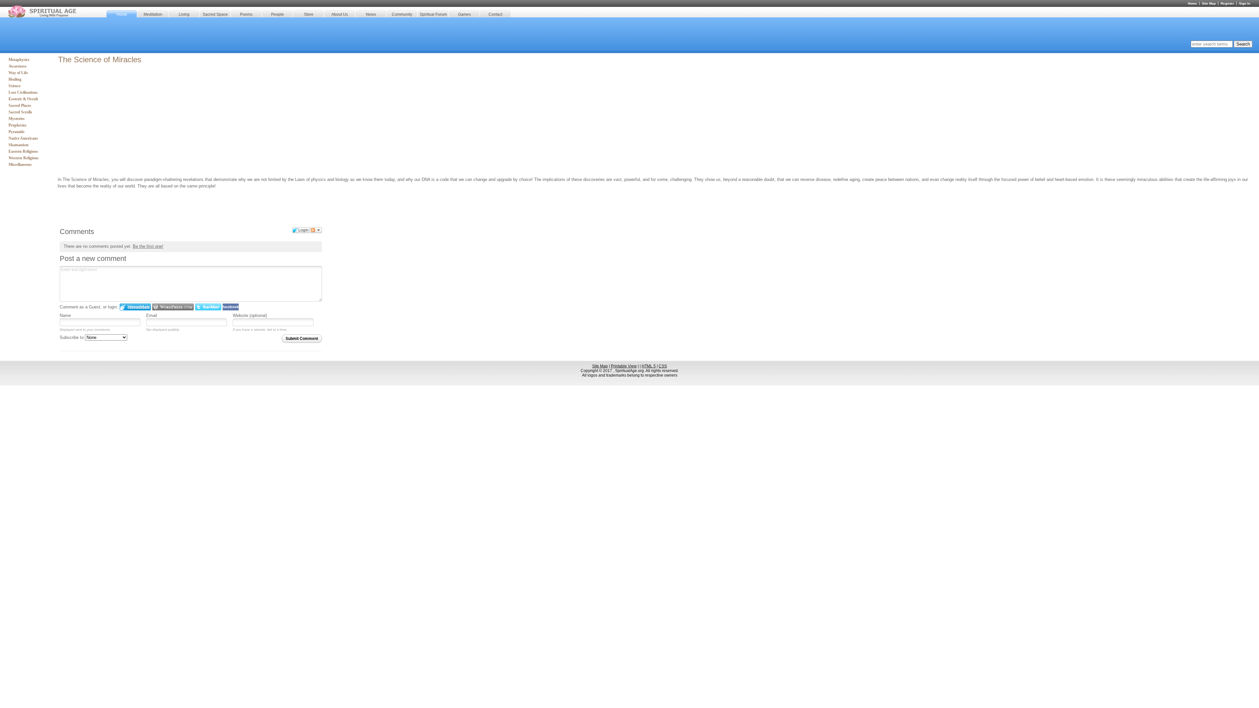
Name (65, 315)
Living (184, 14)
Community (402, 14)
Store (308, 14)
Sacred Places (20, 105)
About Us (339, 14)
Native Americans (23, 138)
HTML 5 (649, 366)
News (371, 14)
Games (464, 14)
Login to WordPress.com (173, 307)
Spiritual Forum (433, 14)
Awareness (18, 66)
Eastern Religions (23, 151)
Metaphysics (19, 59)
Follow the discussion (316, 230)
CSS (663, 366)
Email (151, 315)
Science (15, 86)
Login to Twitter (208, 307)
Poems (246, 14)
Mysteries (17, 118)
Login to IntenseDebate (135, 307)
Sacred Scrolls (20, 112)
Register (1227, 3)
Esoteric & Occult (23, 99)
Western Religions (24, 158)
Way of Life (18, 72)
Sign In (1244, 3)
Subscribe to (72, 337)
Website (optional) (250, 315)
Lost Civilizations (23, 92)
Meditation (153, 14)
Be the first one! (148, 246)
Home (121, 14)
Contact (495, 14)
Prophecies (18, 125)
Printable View (624, 366)
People (277, 14)
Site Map (1209, 3)
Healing (15, 79)
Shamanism (19, 145)
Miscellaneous (20, 164)
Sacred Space (215, 14)
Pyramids (17, 131)
